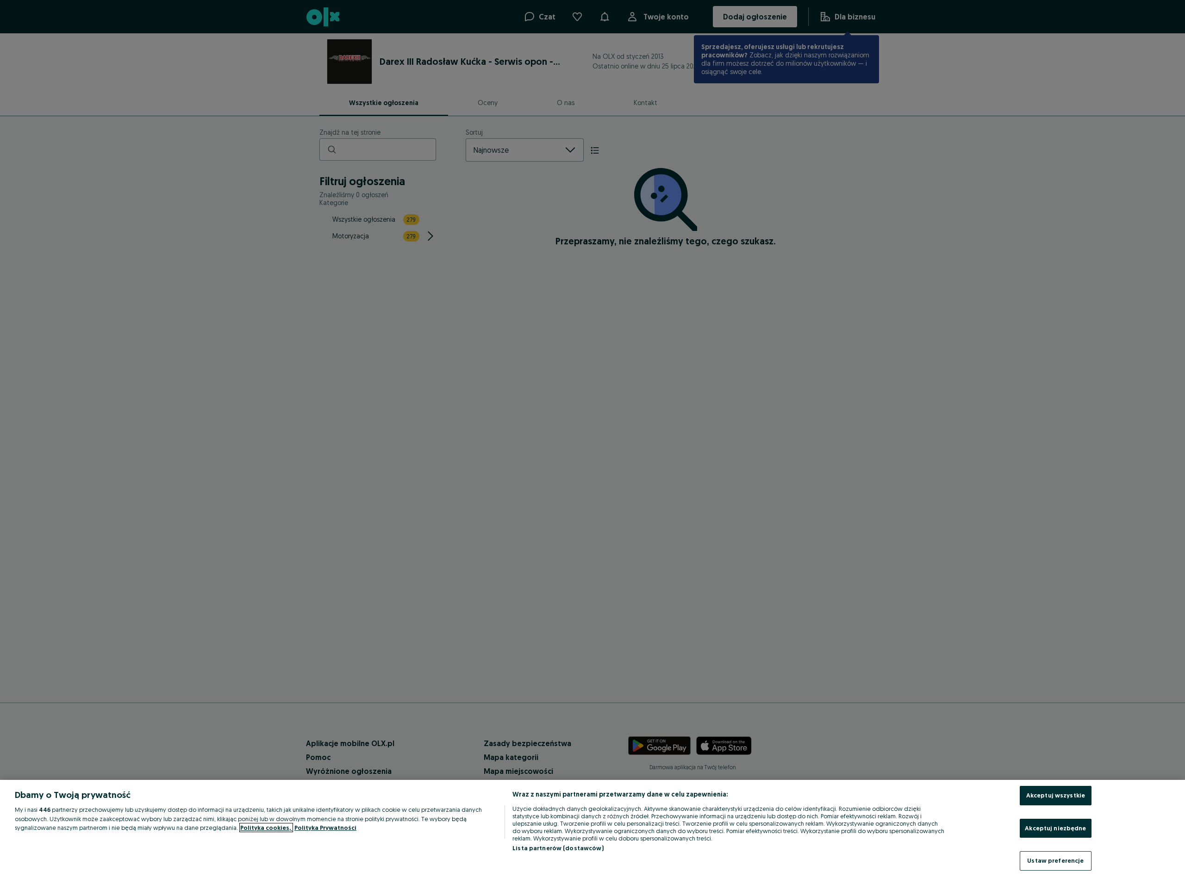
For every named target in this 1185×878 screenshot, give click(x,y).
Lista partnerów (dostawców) (558, 848)
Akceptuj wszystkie (1055, 795)
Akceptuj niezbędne (1055, 828)
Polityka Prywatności (325, 827)
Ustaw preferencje (1055, 860)
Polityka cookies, (266, 827)
